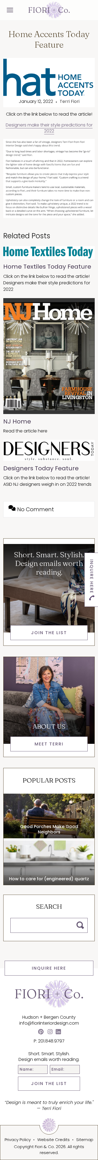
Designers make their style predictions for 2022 (49, 128)
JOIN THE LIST (49, 1083)
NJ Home (17, 421)
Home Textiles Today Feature (47, 266)
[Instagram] (50, 1032)
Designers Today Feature (41, 468)
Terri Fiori (69, 101)
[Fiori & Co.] (49, 10)
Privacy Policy (18, 1139)
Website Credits (53, 1139)
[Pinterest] (40, 1032)
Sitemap (84, 1139)
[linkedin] (58, 1032)
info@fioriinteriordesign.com (49, 1023)
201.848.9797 (51, 1041)
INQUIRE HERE (49, 968)
